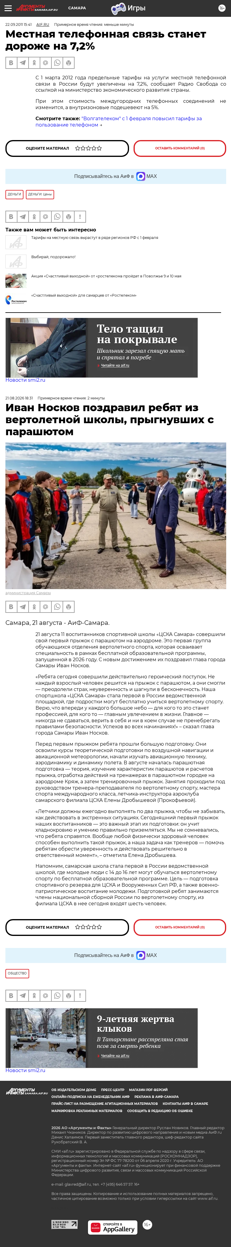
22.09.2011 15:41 (18, 24)
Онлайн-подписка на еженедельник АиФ (90, 1097)
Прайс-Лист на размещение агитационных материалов (104, 1104)
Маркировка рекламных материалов (86, 1111)
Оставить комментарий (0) (180, 148)
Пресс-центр (112, 1090)
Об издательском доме (73, 1090)
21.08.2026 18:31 (19, 398)
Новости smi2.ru (25, 380)
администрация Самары (28, 593)
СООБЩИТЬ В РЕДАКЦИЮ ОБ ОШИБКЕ (160, 1111)
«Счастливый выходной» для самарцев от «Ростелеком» (84, 295)
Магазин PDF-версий (148, 1090)
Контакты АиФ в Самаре (185, 1104)
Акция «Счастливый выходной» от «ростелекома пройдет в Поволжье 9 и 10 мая (106, 276)
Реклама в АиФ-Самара (156, 1097)
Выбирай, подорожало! (53, 257)
